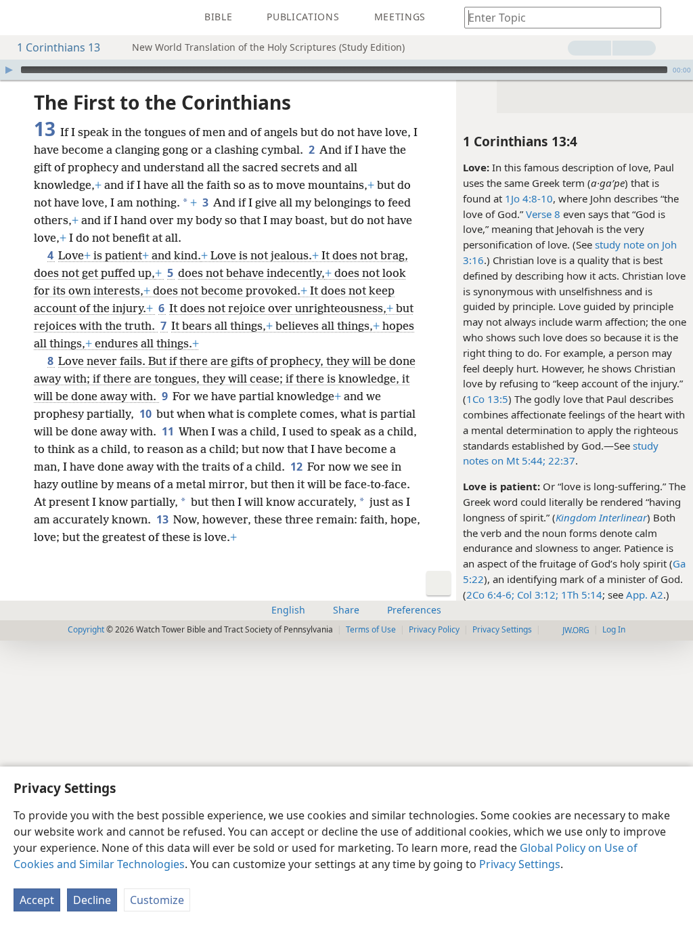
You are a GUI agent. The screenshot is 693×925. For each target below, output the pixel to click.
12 (297, 466)
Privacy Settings (519, 864)
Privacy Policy (434, 629)
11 (169, 431)
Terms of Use (371, 629)
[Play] (8, 69)
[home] (20, 18)
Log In (613, 629)
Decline (92, 899)
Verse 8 (543, 214)
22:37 (560, 460)
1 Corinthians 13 (58, 47)
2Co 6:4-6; (490, 594)
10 (146, 413)
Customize (157, 899)
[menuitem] (20, 18)
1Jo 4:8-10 (529, 198)
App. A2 (644, 594)
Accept (37, 899)
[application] (346, 70)
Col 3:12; (536, 594)
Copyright (86, 629)
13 (163, 519)
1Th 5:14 (580, 594)
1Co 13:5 (487, 399)
